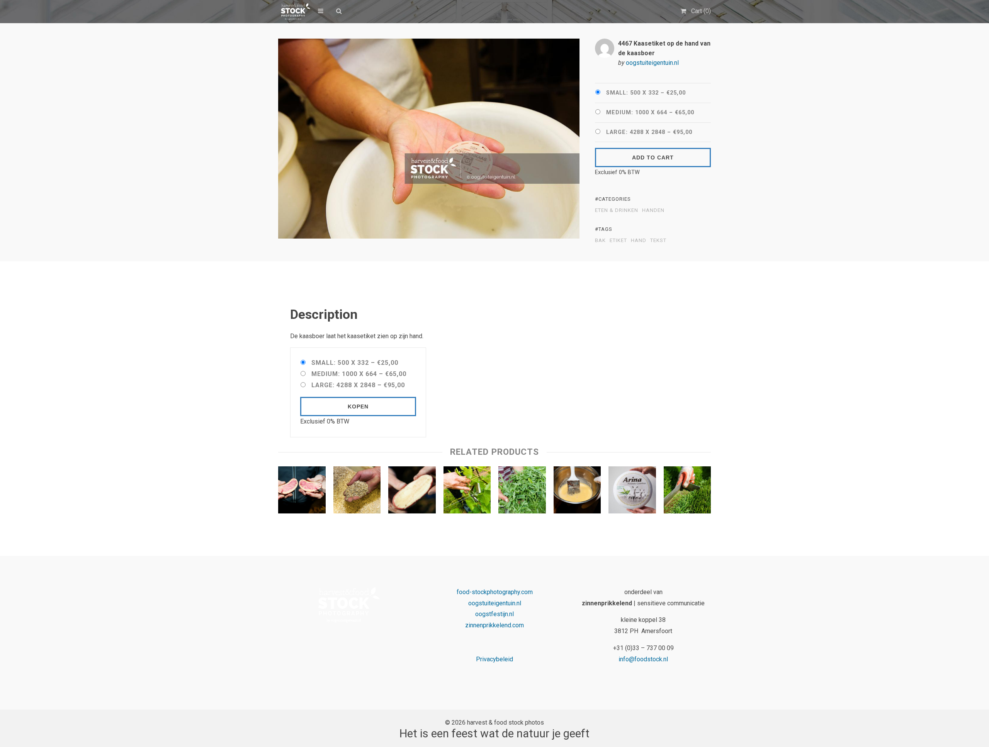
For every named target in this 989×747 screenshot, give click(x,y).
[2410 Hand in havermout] (357, 491)
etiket (618, 240)
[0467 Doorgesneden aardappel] (302, 491)
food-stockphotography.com (495, 592)
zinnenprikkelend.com (494, 625)
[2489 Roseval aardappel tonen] (412, 491)
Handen (653, 210)
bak (600, 240)
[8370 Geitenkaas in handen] (632, 491)
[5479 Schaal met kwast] (577, 491)
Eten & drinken (616, 210)
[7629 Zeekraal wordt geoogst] (687, 491)
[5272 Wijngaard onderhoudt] (467, 491)
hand (638, 240)
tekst (658, 240)
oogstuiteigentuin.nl (652, 62)
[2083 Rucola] (522, 491)
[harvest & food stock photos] (294, 11)
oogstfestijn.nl (494, 614)
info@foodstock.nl (643, 659)
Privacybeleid (494, 659)
